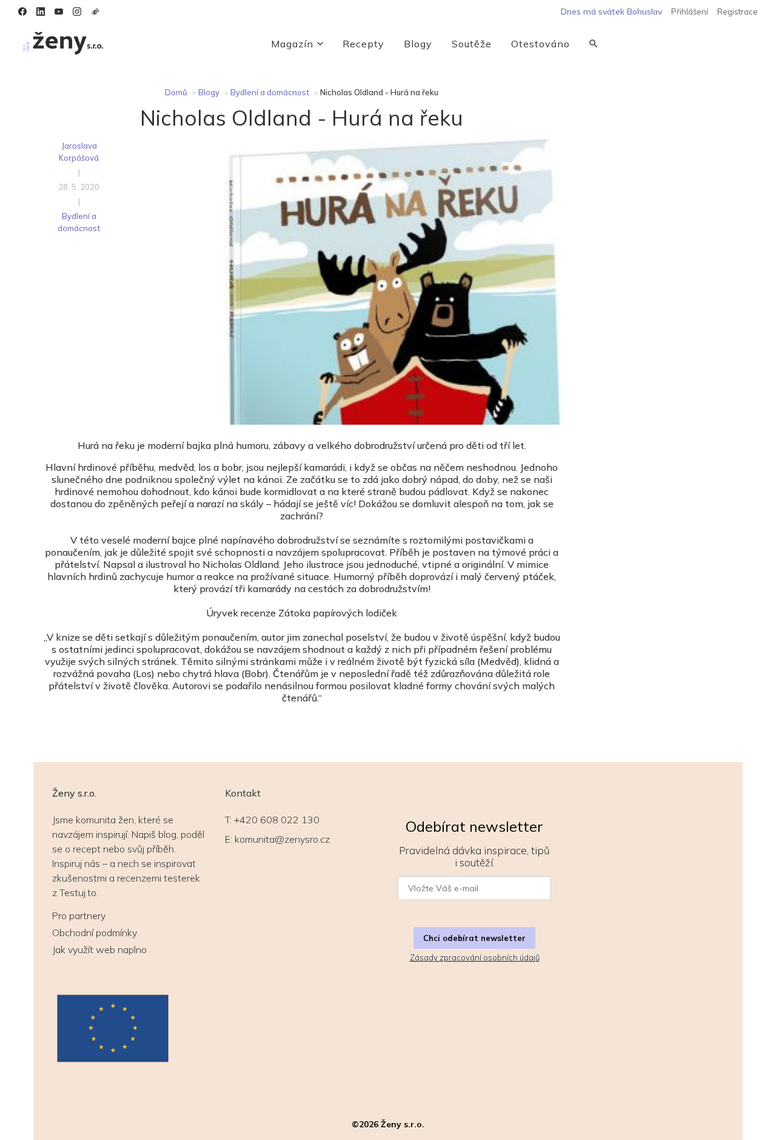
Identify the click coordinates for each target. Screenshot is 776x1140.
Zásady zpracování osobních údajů (475, 957)
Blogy (418, 44)
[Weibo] (95, 11)
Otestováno (540, 44)
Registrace (737, 11)
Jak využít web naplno (99, 949)
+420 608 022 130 (276, 820)
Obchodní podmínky (94, 932)
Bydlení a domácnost (269, 92)
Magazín (292, 44)
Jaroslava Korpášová (79, 152)
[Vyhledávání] (593, 43)
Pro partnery (78, 915)
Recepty (363, 44)
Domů (176, 92)
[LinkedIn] (40, 11)
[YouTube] (59, 11)
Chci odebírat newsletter (474, 938)
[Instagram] (77, 11)
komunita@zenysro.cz (282, 839)
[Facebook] (22, 11)
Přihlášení (689, 11)
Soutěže (472, 44)
